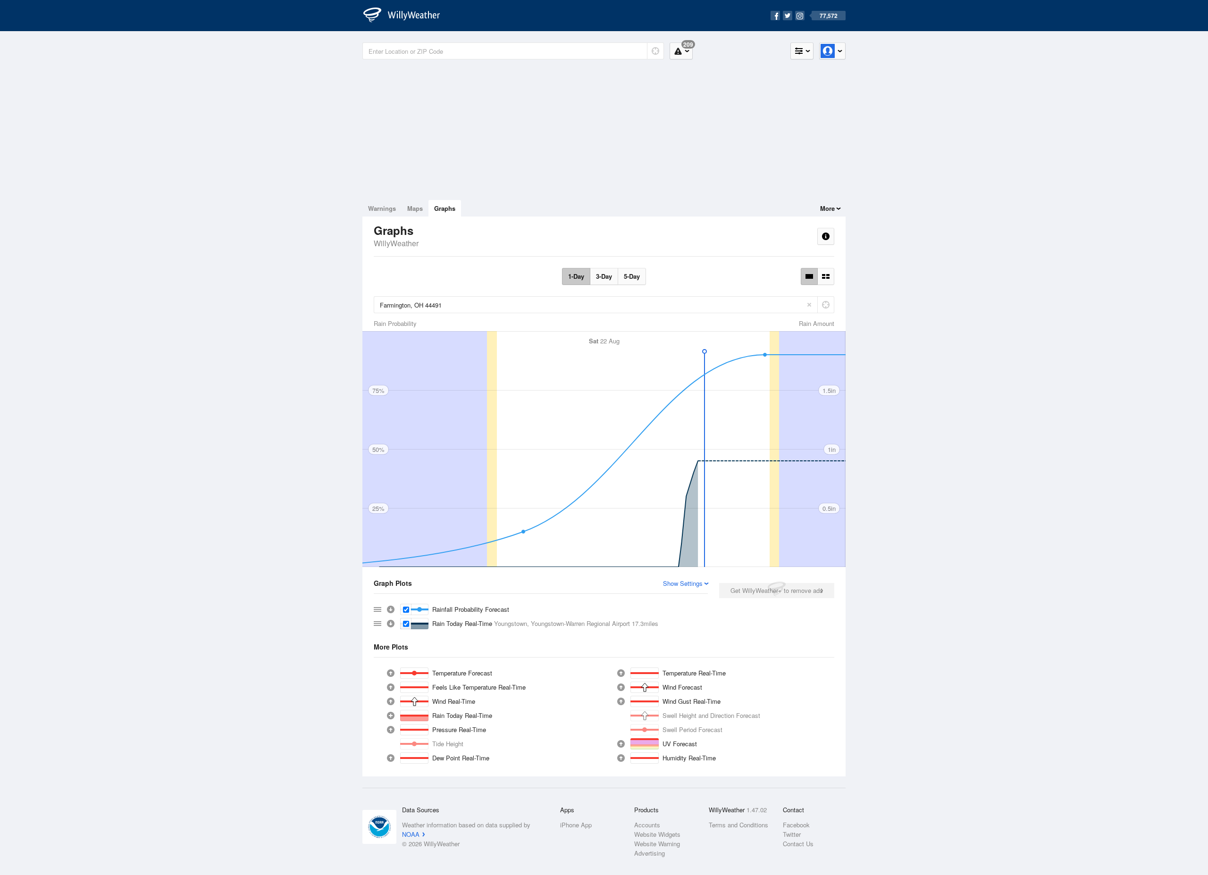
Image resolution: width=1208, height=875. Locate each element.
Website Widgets (657, 834)
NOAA (410, 834)
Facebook (796, 824)
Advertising (649, 853)
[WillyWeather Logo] (406, 15)
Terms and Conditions (738, 824)
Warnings (382, 208)
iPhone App (576, 824)
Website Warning (657, 843)
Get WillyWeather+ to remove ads (776, 590)
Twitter (792, 834)
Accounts (647, 824)
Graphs (444, 208)
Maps (415, 208)
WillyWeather (396, 243)
